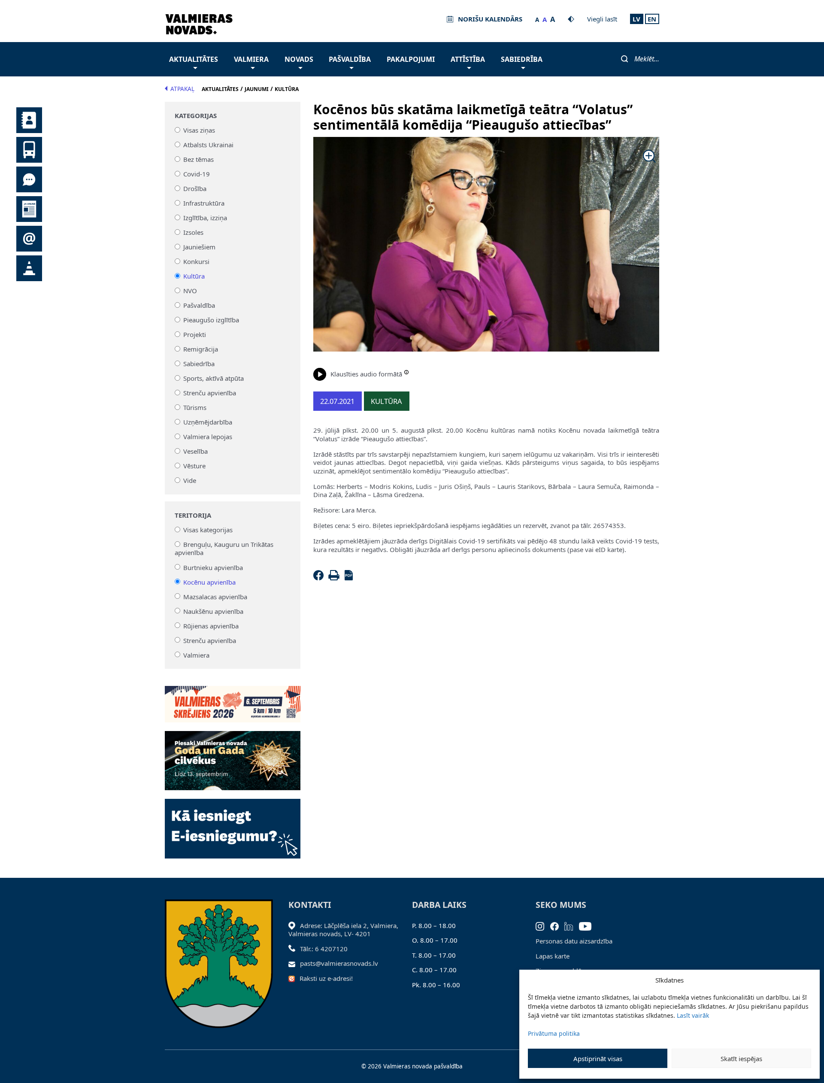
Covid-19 (196, 174)
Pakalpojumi (411, 59)
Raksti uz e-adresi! (326, 978)
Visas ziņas (199, 130)
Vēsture (194, 465)
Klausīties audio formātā (366, 374)
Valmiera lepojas (207, 436)
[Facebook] (320, 577)
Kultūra (194, 276)
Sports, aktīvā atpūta (213, 378)
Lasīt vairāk (693, 1015)
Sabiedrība (521, 59)
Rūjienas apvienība (211, 625)
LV (636, 19)
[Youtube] (588, 925)
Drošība (194, 188)
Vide (189, 480)
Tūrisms (194, 407)
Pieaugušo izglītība (211, 319)
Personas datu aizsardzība (574, 941)
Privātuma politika (554, 1033)
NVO (190, 290)
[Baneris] (232, 699)
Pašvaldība (350, 59)
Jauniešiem (199, 247)
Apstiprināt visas (597, 1058)
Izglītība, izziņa (205, 217)
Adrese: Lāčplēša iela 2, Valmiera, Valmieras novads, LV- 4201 (343, 929)
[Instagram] (543, 925)
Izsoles (193, 232)
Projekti (194, 334)
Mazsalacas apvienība (215, 596)
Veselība (195, 451)
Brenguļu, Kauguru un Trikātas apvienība (224, 548)
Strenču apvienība (209, 392)
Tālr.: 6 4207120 (324, 948)
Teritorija (193, 515)
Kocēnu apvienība (209, 581)
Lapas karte (553, 956)
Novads (299, 59)
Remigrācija (200, 349)
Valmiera (251, 59)
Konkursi (196, 261)
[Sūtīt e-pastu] (294, 963)
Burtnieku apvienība (213, 567)
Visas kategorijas (208, 529)
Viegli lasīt (602, 19)
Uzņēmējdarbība (207, 422)
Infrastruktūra (203, 203)
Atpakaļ (182, 89)
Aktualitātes (193, 59)
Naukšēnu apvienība (213, 611)
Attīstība (468, 59)
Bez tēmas (198, 159)
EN (652, 19)
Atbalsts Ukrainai (208, 144)
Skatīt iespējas (741, 1058)
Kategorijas (196, 116)
